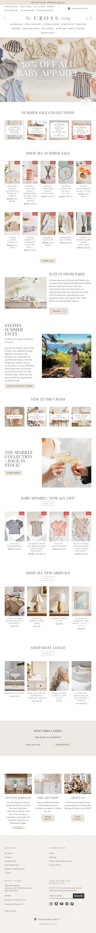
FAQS (51, 853)
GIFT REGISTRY (11, 10)
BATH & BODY (48, 28)
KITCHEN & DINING (51, 24)
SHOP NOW (13, 473)
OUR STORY (78, 818)
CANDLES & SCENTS (31, 28)
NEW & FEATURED (33, 24)
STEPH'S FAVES (11, 7)
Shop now (59, 311)
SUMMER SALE (16, 24)
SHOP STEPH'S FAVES (19, 386)
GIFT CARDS (39, 7)
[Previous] (83, 102)
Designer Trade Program (15, 869)
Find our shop (10, 911)
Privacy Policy (55, 865)
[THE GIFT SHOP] (48, 784)
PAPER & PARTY (48, 33)
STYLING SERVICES (45, 10)
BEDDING (16, 28)
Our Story (9, 853)
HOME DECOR (67, 24)
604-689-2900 (11, 890)
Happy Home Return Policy (60, 861)
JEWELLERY (61, 28)
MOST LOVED (26, 7)
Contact (8, 857)
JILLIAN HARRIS (27, 10)
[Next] (89, 102)
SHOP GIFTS (48, 818)
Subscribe (78, 896)
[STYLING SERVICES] (18, 784)
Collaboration (10, 861)
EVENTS (50, 7)
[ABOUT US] (77, 784)
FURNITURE (80, 24)
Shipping (52, 857)
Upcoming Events (12, 865)
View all (48, 261)
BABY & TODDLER (76, 28)
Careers (8, 873)
